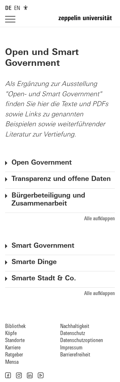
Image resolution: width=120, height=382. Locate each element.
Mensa (12, 362)
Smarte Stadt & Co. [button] (44, 278)
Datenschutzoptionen (81, 340)
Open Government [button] (42, 163)
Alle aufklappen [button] (99, 219)
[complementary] (25, 8)
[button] (8, 375)
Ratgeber (14, 355)
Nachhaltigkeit (74, 326)
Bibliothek (15, 326)
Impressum (71, 348)
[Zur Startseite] (87, 21)
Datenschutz (72, 333)
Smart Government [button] (43, 246)
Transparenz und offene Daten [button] (61, 179)
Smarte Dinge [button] (34, 262)
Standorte (15, 340)
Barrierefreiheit (75, 355)
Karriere (12, 348)
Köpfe (11, 333)
